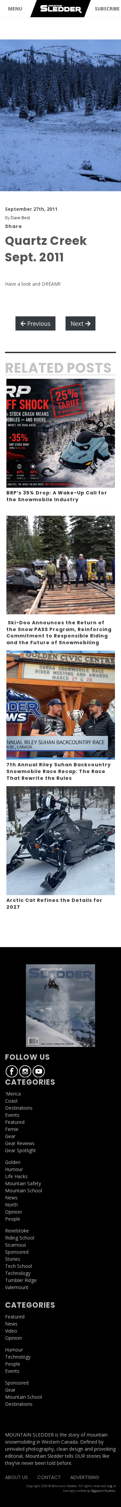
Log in (111, 1486)
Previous (38, 323)
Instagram (25, 1071)
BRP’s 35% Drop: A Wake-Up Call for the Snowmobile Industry (56, 496)
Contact (49, 1477)
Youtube (39, 1071)
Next (78, 323)
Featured (15, 1122)
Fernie (11, 1129)
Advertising (84, 1477)
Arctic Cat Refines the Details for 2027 (54, 903)
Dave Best (20, 218)
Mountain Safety (23, 1183)
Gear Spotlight (20, 1150)
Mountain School (23, 1190)
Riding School (19, 1237)
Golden (13, 1162)
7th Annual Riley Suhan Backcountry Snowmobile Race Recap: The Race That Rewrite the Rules (58, 771)
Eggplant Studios (103, 1490)
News (11, 1197)
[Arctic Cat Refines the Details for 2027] (60, 840)
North (11, 1204)
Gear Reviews (20, 1143)
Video (11, 1331)
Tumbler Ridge (21, 1280)
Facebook (12, 1071)
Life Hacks (16, 1176)
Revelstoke (17, 1230)
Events (12, 1115)
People (12, 1219)
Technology (18, 1273)
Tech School (18, 1266)
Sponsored (17, 1252)
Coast (11, 1101)
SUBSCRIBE (107, 8)
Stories (12, 1259)
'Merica (13, 1093)
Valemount (17, 1287)
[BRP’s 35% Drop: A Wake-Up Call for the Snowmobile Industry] (60, 433)
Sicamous (15, 1245)
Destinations (19, 1108)
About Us (16, 1477)
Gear (10, 1136)
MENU (15, 8)
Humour (14, 1169)
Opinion (13, 1212)
